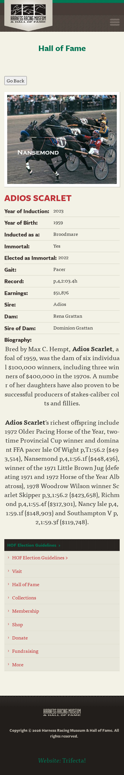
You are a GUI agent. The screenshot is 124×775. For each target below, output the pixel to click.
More (17, 664)
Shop (17, 624)
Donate (20, 637)
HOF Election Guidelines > (40, 557)
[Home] (28, 15)
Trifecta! (74, 760)
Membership (25, 610)
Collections (24, 597)
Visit (17, 571)
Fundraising (25, 650)
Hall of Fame (25, 584)
